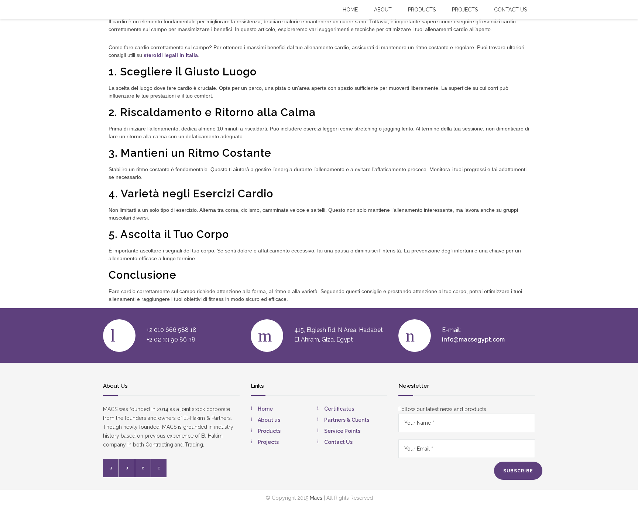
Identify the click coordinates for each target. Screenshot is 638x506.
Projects (465, 10)
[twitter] (127, 467)
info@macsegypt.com (473, 339)
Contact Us (338, 442)
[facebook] (111, 467)
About (383, 10)
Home (350, 10)
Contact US (510, 10)
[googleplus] (159, 467)
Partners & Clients (346, 420)
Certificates (339, 409)
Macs (316, 498)
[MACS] (111, 9)
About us (269, 420)
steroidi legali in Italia (171, 55)
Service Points (342, 431)
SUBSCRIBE (518, 470)
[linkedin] (143, 467)
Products (422, 10)
